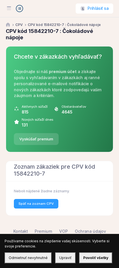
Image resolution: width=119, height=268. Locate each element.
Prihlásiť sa (98, 8)
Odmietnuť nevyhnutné (28, 258)
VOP (63, 231)
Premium (43, 231)
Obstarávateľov (74, 107)
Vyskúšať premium (36, 139)
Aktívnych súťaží (35, 107)
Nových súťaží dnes (37, 120)
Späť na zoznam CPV (36, 204)
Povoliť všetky (95, 258)
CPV (19, 25)
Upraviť (65, 258)
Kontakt (20, 231)
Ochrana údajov (90, 231)
